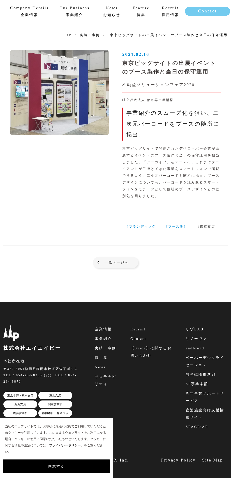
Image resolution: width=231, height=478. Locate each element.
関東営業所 (55, 404)
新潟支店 (20, 404)
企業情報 (103, 329)
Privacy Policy (178, 460)
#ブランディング (141, 226)
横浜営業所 (20, 413)
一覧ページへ (116, 262)
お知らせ (111, 11)
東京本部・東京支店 (20, 395)
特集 (141, 11)
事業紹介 (103, 339)
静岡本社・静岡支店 (55, 413)
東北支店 (55, 395)
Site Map (212, 460)
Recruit (138, 329)
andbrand (195, 348)
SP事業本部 (197, 384)
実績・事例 (90, 35)
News (100, 367)
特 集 (101, 358)
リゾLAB (195, 329)
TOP (67, 35)
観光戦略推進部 (201, 374)
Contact (207, 10)
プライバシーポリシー (65, 445)
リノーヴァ (196, 339)
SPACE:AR (197, 427)
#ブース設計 (176, 226)
